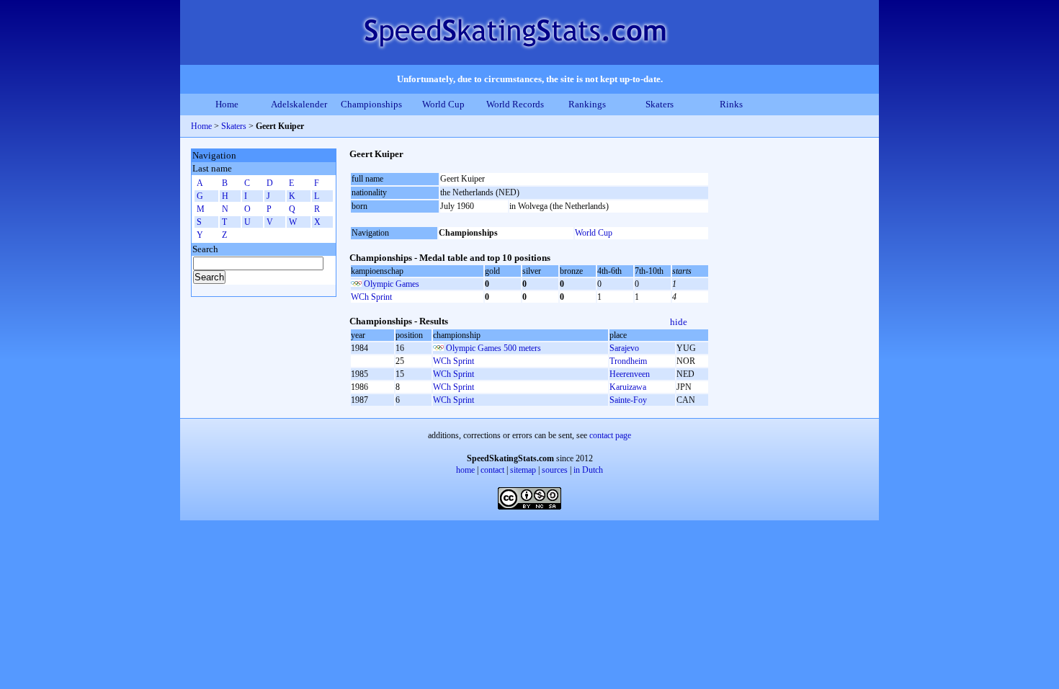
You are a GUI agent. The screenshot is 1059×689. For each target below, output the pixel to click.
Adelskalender (299, 104)
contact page (610, 435)
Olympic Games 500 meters (493, 348)
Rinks (731, 104)
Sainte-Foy (628, 400)
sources (555, 470)
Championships (371, 104)
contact (492, 470)
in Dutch (588, 470)
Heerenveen (629, 374)
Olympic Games (391, 284)
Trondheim (628, 361)
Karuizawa (627, 387)
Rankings (587, 104)
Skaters (659, 104)
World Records (515, 104)
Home (226, 104)
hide (678, 321)
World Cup (443, 104)
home (465, 470)
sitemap (523, 470)
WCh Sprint (371, 297)
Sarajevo (624, 348)
